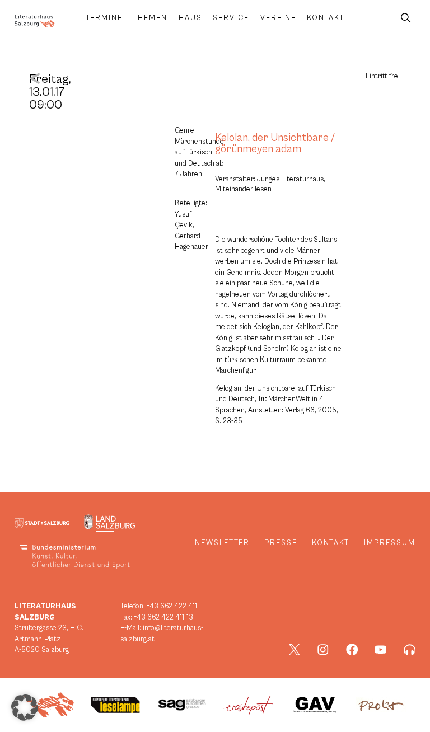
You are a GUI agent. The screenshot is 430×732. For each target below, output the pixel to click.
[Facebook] (352, 650)
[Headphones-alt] (410, 650)
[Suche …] (405, 18)
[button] (24, 707)
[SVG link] (35, 21)
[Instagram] (323, 650)
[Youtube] (381, 650)
